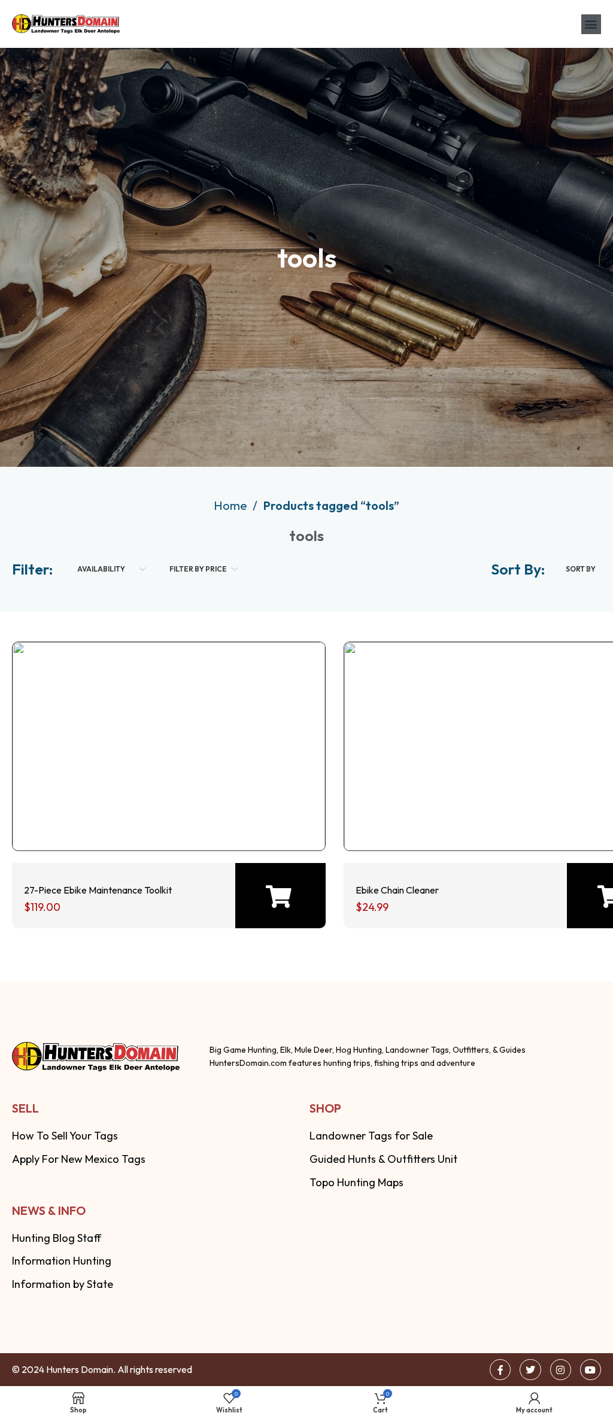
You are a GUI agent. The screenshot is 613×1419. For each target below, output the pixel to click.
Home (232, 505)
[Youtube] (590, 1369)
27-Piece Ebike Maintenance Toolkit (98, 890)
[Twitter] (530, 1369)
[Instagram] (560, 1369)
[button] (591, 24)
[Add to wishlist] (165, 814)
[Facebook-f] (500, 1369)
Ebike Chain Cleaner (397, 890)
